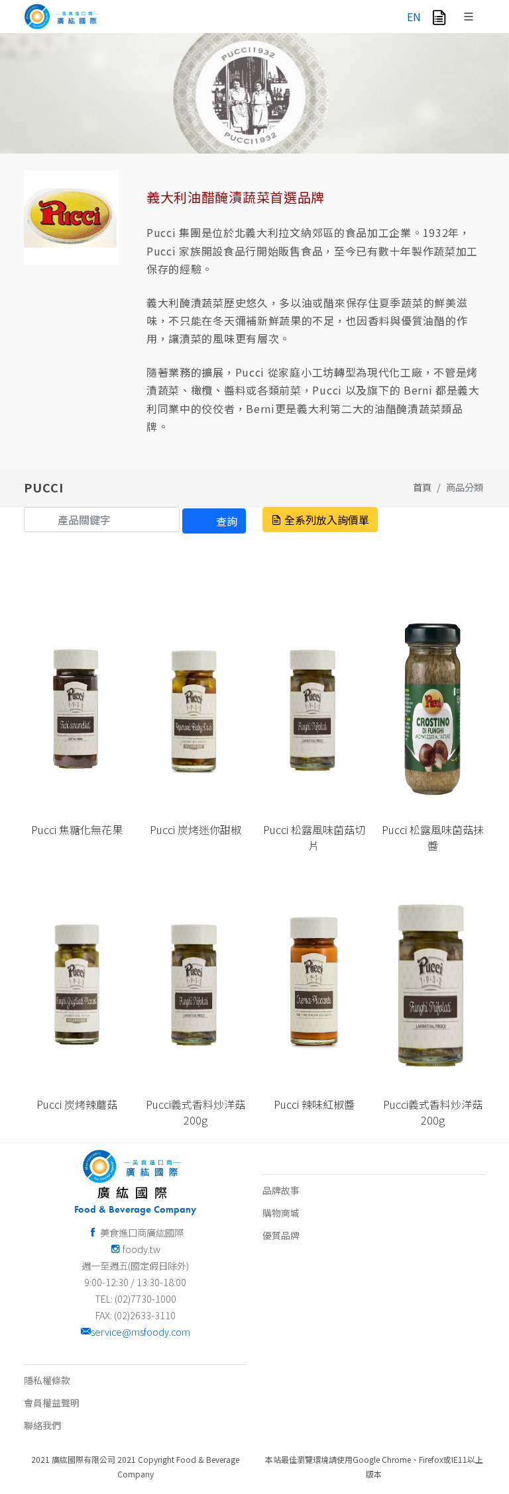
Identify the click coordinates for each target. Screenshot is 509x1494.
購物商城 (281, 1212)
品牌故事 (281, 1190)
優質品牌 (281, 1235)
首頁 (422, 487)
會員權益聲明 (52, 1402)
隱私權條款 (47, 1380)
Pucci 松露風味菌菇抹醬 (433, 837)
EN (414, 16)
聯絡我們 (42, 1425)
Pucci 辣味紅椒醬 (314, 1104)
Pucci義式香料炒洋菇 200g (195, 1112)
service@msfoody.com (140, 1331)
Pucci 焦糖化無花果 (77, 829)
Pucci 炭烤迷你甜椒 (195, 829)
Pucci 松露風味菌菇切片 (314, 837)
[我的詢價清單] (439, 16)
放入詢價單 (82, 778)
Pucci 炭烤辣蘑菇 (76, 1104)
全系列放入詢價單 (325, 520)
